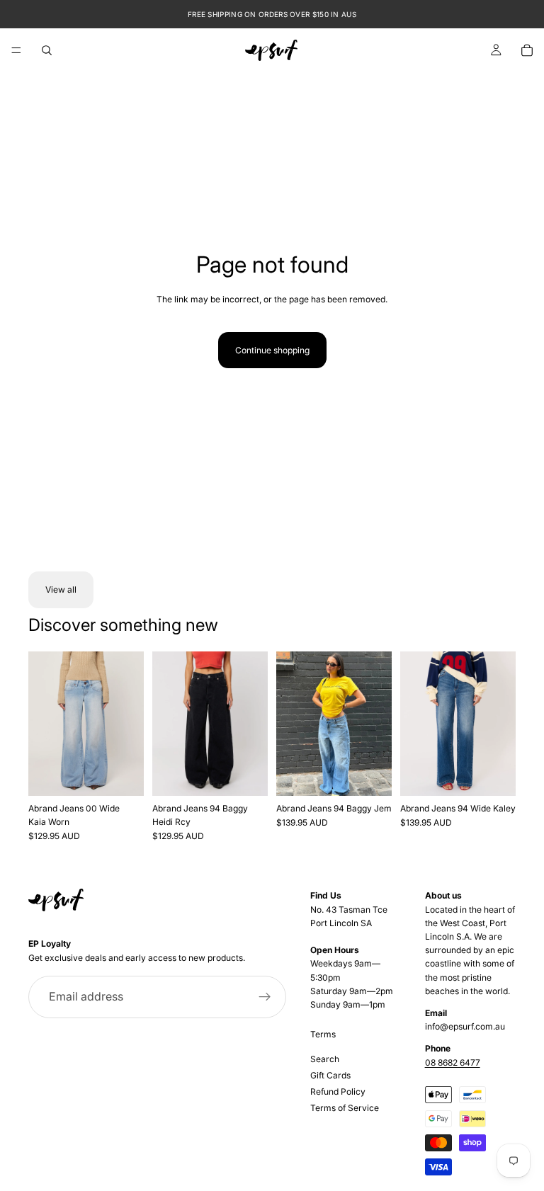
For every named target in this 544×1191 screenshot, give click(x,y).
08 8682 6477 (452, 1062)
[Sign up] (265, 997)
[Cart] (527, 50)
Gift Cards (330, 1075)
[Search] (46, 50)
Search (324, 1059)
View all (60, 589)
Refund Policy (338, 1091)
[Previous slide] (44, 723)
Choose (134, 773)
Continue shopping (272, 350)
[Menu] (16, 50)
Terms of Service (344, 1107)
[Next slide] (128, 723)
